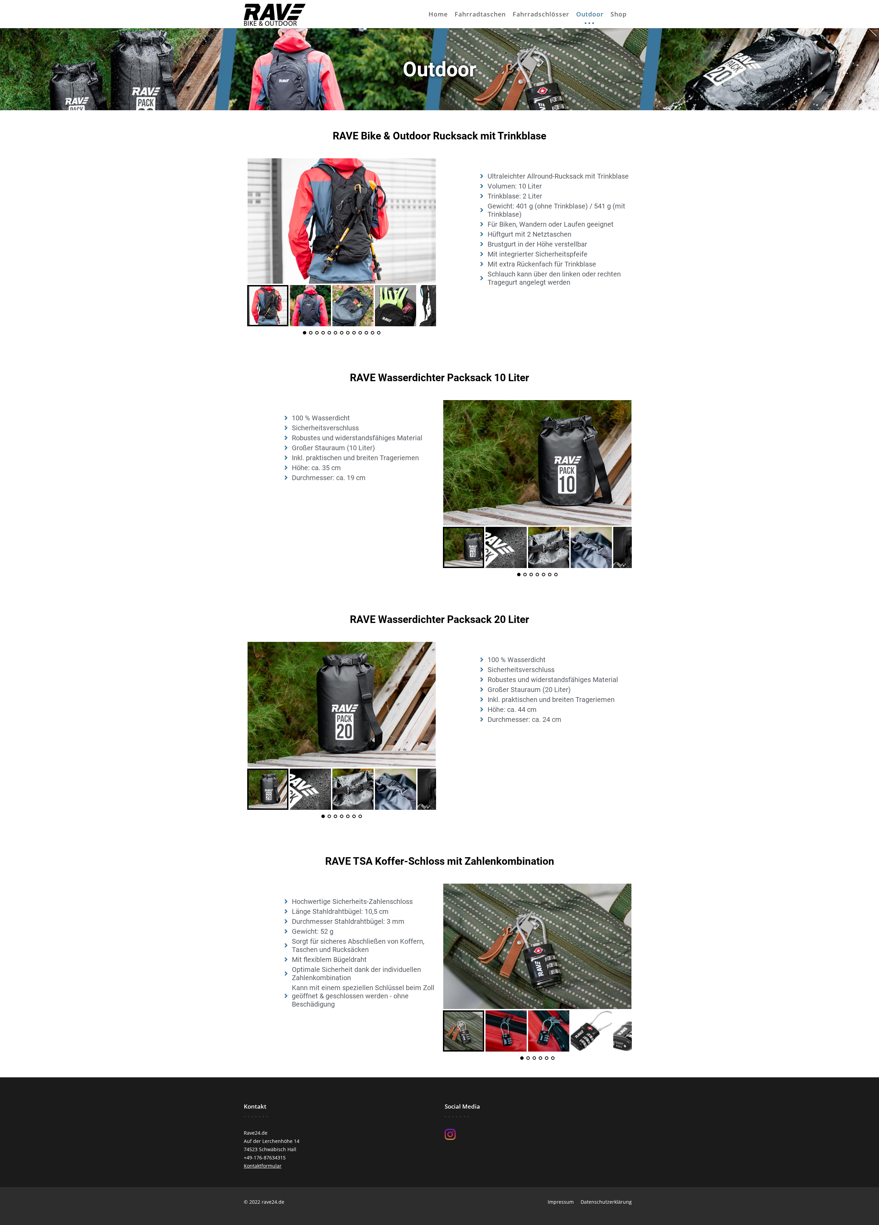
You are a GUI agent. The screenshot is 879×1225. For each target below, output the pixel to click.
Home (438, 14)
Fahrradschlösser (541, 14)
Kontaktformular (263, 1165)
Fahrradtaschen (480, 14)
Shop (618, 14)
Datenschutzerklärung (606, 1202)
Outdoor (590, 14)
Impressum (561, 1202)
